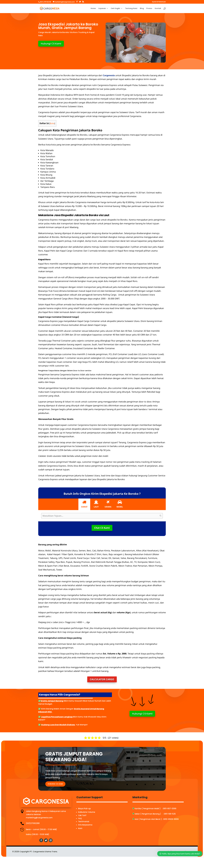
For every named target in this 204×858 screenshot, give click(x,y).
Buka (52, 123)
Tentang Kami (131, 9)
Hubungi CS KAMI (55, 784)
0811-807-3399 (169, 808)
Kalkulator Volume (86, 812)
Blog (142, 9)
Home (93, 9)
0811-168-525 (170, 814)
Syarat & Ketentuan (159, 2)
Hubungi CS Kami (51, 43)
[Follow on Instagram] (51, 840)
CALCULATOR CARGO (102, 679)
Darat (84, 506)
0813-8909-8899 (171, 819)
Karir (80, 828)
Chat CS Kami (102, 527)
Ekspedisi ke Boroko (48, 85)
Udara (108, 506)
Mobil (120, 506)
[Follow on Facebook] (41, 840)
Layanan (102, 9)
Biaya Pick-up (84, 808)
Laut (96, 506)
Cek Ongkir (115, 9)
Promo (149, 9)
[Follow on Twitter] (46, 840)
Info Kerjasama (85, 825)
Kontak (158, 9)
